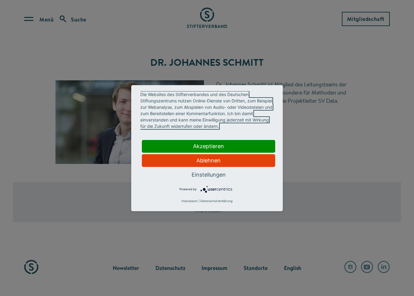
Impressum (190, 201)
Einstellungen (209, 174)
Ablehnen (208, 160)
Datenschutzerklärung (216, 201)
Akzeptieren (208, 146)
